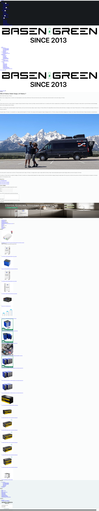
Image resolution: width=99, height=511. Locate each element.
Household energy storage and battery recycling (7, 223)
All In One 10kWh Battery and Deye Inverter (7, 479)
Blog (3, 62)
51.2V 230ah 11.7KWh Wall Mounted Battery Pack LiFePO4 (9, 256)
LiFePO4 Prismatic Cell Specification (7, 68)
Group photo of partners (4, 495)
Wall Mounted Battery (6, 58)
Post (2, 226)
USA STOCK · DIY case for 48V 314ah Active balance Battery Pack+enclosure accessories (13, 242)
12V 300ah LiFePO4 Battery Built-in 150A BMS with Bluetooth (9, 442)
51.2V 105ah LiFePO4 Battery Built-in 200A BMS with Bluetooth (10, 405)
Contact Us (3, 59)
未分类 (2, 228)
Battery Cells (4, 50)
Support (2, 61)
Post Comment (2, 201)
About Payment (5, 63)
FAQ (2, 491)
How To (3, 224)
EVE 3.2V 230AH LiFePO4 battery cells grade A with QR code (9, 343)
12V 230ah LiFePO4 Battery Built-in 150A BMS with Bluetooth (9, 467)
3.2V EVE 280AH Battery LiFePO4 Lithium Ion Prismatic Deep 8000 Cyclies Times (12, 355)
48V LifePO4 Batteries (6, 484)
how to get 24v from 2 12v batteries (4, 182)
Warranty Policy (3, 494)
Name (1, 188)
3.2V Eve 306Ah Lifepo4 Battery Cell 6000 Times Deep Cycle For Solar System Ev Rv (12, 380)
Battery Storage (3, 220)
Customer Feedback (5, 60)
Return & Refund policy (6, 67)
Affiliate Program (5, 66)
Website (1, 191)
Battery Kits (4, 51)
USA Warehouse (4, 486)
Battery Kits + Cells (5, 52)
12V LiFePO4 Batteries (6, 48)
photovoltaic (3, 225)
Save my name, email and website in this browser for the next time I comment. (10, 200)
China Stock (3, 54)
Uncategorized (3, 227)
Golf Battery (3, 221)
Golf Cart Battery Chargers (6, 53)
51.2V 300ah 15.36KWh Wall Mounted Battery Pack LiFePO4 (9, 293)
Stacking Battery (5, 57)
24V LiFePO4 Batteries (6, 49)
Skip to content (2, 0)
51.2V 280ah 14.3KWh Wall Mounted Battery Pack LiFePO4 (9, 281)
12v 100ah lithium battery (3, 180)
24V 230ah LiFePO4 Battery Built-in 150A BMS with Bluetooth (9, 417)
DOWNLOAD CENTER (5, 496)
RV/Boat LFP (4, 55)
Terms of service (5, 64)
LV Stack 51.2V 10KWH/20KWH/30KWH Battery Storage (9, 318)
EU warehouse (3, 47)
